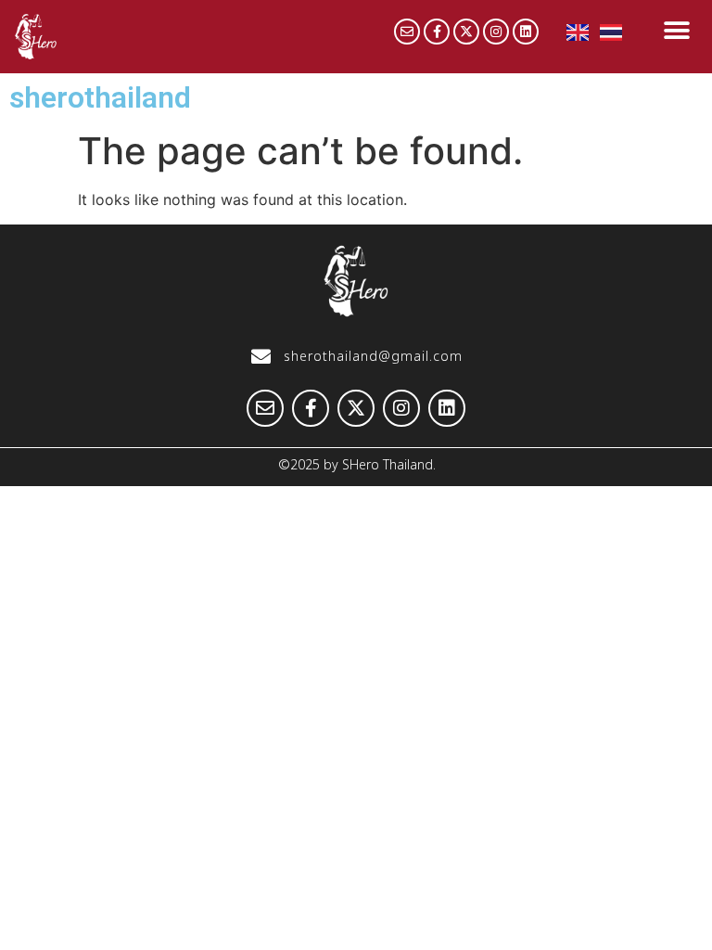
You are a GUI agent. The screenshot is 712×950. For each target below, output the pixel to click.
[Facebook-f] (437, 32)
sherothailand (100, 97)
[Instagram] (496, 32)
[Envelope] (407, 32)
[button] (676, 30)
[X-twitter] (466, 32)
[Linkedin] (526, 32)
